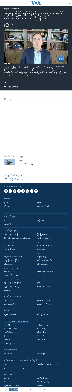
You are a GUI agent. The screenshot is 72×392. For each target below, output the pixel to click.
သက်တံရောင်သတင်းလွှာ (44, 286)
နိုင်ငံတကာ (7, 206)
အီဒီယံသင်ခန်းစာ (9, 300)
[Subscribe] (36, 191)
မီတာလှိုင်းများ (41, 354)
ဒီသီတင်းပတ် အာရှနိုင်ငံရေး (44, 245)
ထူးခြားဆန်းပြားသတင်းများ (12, 286)
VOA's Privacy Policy (43, 382)
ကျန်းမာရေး (40, 253)
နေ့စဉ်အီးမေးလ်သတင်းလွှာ (44, 220)
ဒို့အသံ (38, 282)
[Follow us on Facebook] (6, 191)
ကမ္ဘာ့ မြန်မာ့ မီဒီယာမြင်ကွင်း (12, 260)
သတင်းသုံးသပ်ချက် (10, 242)
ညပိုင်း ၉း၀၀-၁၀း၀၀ (42, 314)
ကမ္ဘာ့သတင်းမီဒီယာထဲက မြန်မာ (13, 257)
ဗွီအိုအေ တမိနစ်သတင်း (43, 336)
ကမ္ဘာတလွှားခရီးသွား (42, 242)
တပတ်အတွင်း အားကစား (11, 275)
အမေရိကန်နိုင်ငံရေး (9, 249)
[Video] (30, 389)
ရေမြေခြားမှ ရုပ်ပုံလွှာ (43, 325)
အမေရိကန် (19, 160)
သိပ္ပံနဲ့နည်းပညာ (8, 264)
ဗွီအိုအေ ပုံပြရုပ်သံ (42, 332)
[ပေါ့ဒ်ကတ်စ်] (31, 191)
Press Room (8, 382)
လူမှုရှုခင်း (7, 290)
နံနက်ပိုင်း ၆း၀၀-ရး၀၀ (10, 314)
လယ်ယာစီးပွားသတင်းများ (11, 279)
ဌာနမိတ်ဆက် (8, 354)
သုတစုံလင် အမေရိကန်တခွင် (45, 271)
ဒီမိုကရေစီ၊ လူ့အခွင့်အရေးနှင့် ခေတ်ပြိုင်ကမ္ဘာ (17, 238)
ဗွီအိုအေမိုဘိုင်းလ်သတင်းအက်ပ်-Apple (15, 368)
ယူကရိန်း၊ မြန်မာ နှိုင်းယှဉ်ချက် (12, 282)
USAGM (6, 378)
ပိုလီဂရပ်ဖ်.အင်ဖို (41, 328)
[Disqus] (36, 124)
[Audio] (45, 389)
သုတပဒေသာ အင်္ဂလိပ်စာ (44, 304)
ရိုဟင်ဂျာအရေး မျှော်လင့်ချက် (45, 260)
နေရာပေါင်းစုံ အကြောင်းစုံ (44, 279)
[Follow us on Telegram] (23, 191)
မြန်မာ (6, 202)
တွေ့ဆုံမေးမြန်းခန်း (9, 343)
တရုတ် (39, 202)
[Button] (7, 83)
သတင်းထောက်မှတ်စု (10, 253)
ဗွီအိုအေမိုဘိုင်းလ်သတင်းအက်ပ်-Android (48, 364)
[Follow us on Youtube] (14, 191)
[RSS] (27, 191)
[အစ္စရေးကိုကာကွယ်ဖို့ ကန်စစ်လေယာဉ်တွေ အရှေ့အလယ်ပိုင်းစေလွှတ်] (9, 162)
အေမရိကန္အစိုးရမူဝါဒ (42, 378)
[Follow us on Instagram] (19, 191)
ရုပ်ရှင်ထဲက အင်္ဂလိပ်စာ (43, 300)
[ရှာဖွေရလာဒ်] (60, 389)
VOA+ (6, 364)
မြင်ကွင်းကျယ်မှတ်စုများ (43, 238)
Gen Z (38, 275)
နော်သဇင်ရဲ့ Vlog (41, 339)
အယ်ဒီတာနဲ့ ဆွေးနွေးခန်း (11, 234)
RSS (5, 220)
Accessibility (40, 385)
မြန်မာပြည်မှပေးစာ (42, 234)
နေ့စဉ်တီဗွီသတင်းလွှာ (10, 325)
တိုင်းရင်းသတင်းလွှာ (42, 264)
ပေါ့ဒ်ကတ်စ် (7, 224)
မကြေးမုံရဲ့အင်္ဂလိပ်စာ (10, 304)
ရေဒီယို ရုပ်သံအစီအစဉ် (10, 328)
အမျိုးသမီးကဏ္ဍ (41, 257)
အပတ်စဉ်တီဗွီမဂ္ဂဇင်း (10, 332)
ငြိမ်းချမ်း (6, 26)
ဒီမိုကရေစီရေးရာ (9, 245)
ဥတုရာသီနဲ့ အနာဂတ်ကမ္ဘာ (11, 268)
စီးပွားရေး (7, 271)
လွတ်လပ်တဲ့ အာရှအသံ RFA (12, 385)
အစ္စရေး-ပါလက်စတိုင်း (11, 8)
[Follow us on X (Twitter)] (10, 191)
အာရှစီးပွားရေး (41, 249)
